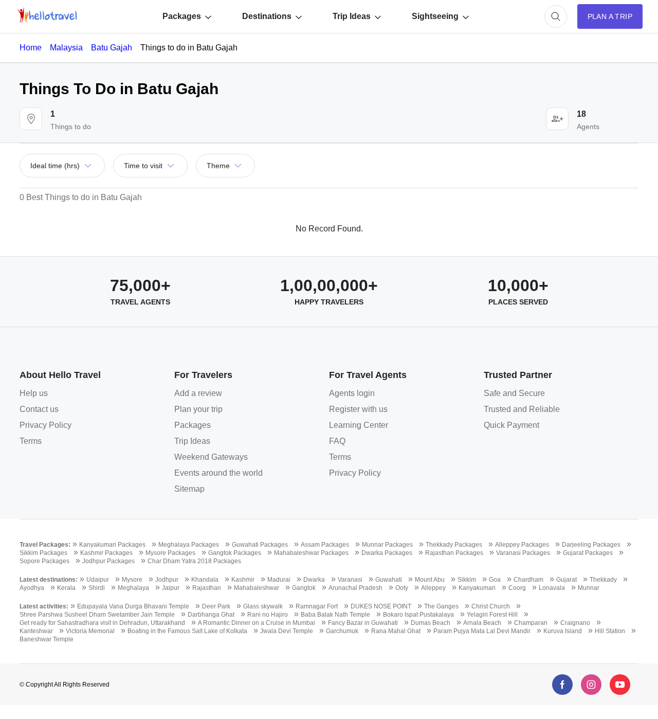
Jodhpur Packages (108, 561)
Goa (495, 580)
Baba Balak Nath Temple (335, 615)
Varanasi (350, 580)
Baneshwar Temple (47, 639)
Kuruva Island (562, 631)
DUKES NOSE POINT (381, 606)
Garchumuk (342, 631)
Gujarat (566, 580)
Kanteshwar (36, 631)
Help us (34, 393)
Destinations (266, 16)
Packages (181, 16)
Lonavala (552, 588)
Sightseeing (435, 16)
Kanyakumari (477, 588)
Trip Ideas (352, 16)
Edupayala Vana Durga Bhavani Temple (133, 606)
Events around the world (218, 473)
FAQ (337, 441)
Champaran (530, 623)
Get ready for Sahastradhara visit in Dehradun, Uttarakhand (102, 623)
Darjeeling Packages (591, 545)
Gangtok (304, 588)
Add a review (198, 393)
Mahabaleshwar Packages (311, 553)
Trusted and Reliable (522, 409)
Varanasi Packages (523, 553)
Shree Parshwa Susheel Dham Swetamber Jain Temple (97, 615)
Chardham (528, 580)
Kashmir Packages (106, 553)
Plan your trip (198, 409)
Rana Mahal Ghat (396, 631)
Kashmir (242, 580)
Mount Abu (430, 580)
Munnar (588, 588)
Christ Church (490, 606)
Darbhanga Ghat (211, 615)
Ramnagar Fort (317, 606)
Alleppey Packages (522, 545)
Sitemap (189, 488)
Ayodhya (32, 588)
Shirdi (96, 588)
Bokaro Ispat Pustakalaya (418, 615)
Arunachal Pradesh (355, 588)
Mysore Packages (170, 553)
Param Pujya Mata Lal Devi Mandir (482, 631)
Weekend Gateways (211, 457)
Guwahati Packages (260, 545)
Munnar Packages (387, 545)
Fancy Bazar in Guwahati (363, 623)
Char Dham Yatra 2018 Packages (194, 561)
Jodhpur (166, 580)
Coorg (517, 588)
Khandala (204, 580)
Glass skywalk (263, 606)
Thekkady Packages (454, 545)
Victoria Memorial (90, 631)
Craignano (575, 623)
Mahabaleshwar (256, 588)
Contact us (39, 409)
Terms (31, 441)
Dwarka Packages (386, 553)
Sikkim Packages (43, 553)
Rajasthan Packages (454, 553)
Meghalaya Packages (188, 545)
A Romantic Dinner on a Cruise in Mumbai (256, 623)
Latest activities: (44, 606)
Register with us (358, 409)
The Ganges (441, 606)
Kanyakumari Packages (112, 545)
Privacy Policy (45, 425)
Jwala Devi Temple (286, 631)
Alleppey (433, 588)
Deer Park (216, 606)
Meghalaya (133, 588)
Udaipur (97, 580)
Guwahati (388, 580)
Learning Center (358, 425)
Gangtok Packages (234, 553)
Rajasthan (206, 588)
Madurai (278, 580)
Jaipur (170, 588)
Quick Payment (511, 425)
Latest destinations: (49, 580)
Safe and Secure (514, 393)
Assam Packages (325, 545)
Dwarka (314, 580)
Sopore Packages (44, 561)
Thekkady (603, 580)
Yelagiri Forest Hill (492, 615)
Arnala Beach (482, 623)
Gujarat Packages (588, 553)
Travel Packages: (45, 545)
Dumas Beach (430, 623)
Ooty (401, 588)
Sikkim (467, 580)
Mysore (132, 580)
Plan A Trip (610, 16)
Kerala (66, 588)
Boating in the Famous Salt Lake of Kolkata (187, 631)
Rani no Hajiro (267, 615)
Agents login (352, 393)
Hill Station (610, 631)
